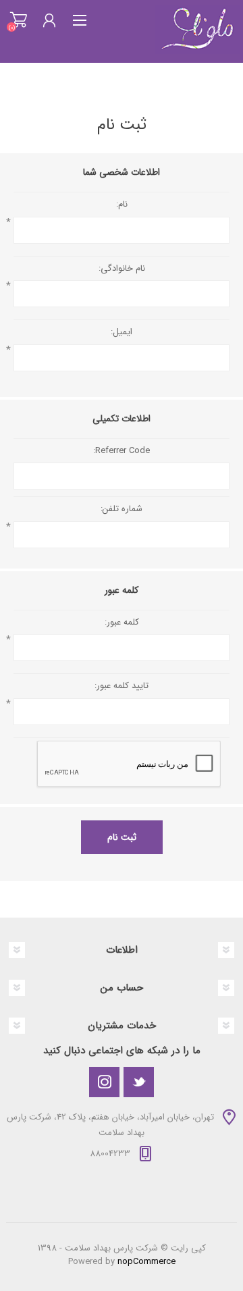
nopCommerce (146, 1262)
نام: (122, 204)
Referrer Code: (121, 451)
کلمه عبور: (122, 622)
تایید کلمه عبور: (121, 686)
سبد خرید (18, 20)
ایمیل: (121, 332)
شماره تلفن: (121, 509)
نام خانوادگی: (122, 268)
